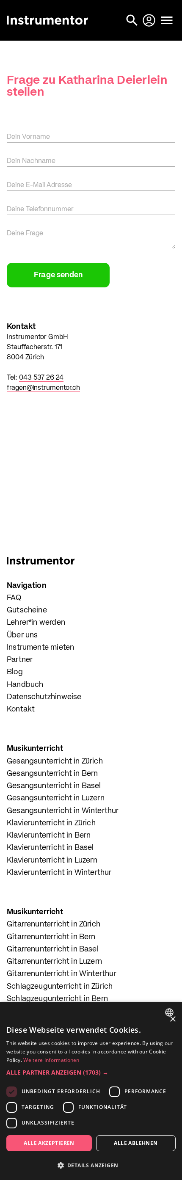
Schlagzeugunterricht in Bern (57, 999)
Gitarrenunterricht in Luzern (54, 961)
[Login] (149, 20)
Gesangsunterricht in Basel (54, 786)
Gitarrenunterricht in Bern (51, 937)
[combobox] (170, 1012)
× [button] (172, 1019)
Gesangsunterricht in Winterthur (63, 811)
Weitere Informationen (51, 1060)
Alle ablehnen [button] (135, 1143)
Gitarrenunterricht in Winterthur (61, 974)
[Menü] (166, 20)
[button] (91, 1072)
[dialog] (91, 1091)
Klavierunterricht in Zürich (51, 823)
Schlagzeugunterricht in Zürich (60, 986)
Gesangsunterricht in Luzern (56, 798)
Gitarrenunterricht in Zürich (53, 924)
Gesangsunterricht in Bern (52, 773)
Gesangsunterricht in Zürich (55, 761)
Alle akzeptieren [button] (49, 1143)
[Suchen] (132, 20)
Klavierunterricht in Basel (50, 848)
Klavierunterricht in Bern (49, 835)
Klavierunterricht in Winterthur (59, 873)
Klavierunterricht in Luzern (52, 860)
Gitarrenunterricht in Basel (53, 949)
